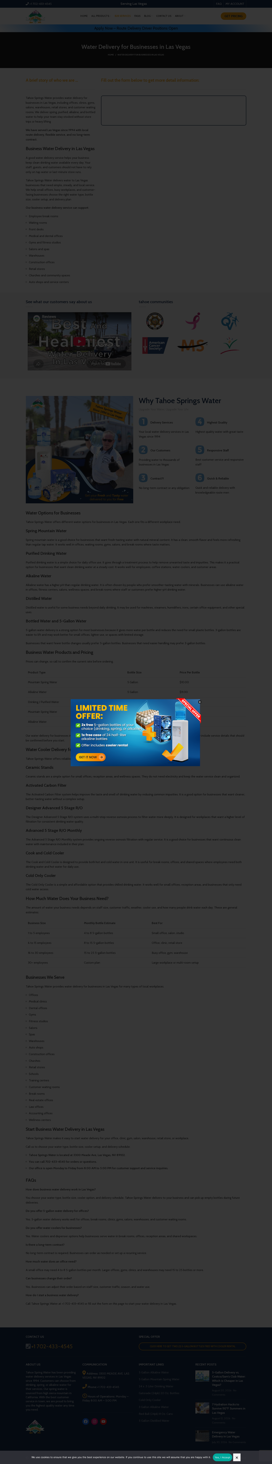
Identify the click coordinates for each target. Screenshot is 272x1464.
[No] (237, 1457)
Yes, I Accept (222, 1457)
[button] (199, 702)
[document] (136, 732)
